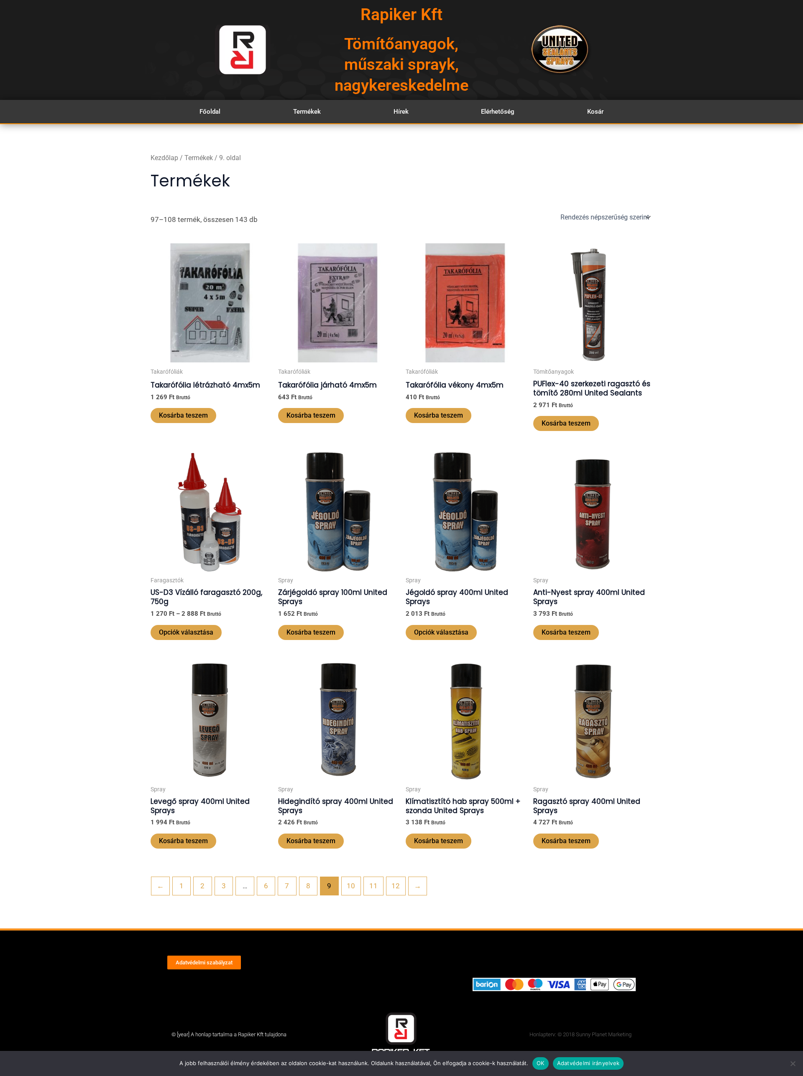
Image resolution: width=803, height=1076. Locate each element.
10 (351, 886)
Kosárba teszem (183, 415)
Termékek (307, 111)
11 (373, 886)
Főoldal (209, 111)
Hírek (401, 111)
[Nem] (792, 1063)
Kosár (595, 111)
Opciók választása (186, 632)
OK (541, 1063)
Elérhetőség (497, 111)
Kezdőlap (164, 158)
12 (395, 886)
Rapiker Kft (401, 14)
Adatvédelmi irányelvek (588, 1063)
